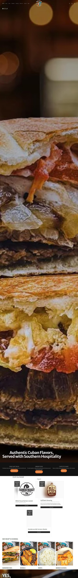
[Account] (72, 3)
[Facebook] (3, 8)
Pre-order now (39, 471)
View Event (26, 505)
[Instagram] (5, 8)
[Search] (69, 3)
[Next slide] (74, 555)
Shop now (63, 470)
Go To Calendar (14, 470)
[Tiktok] (7, 8)
